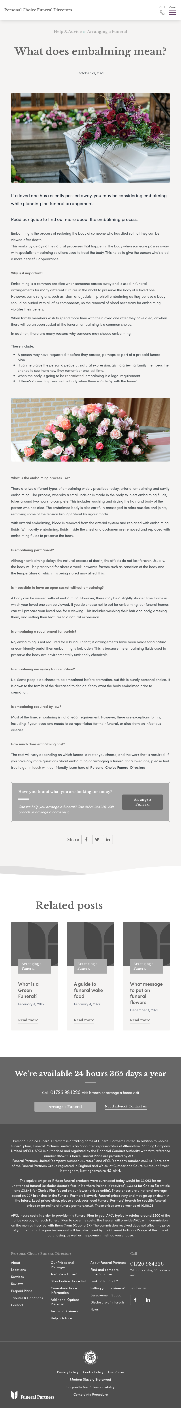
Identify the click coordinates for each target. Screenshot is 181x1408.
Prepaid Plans (21, 1290)
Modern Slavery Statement (90, 1379)
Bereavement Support (107, 1295)
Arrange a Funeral (142, 802)
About (15, 1262)
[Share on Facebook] (86, 839)
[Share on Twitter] (97, 839)
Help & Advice (61, 1318)
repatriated (74, 375)
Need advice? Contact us (126, 1106)
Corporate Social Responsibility (90, 1386)
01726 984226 (95, 806)
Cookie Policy (93, 1371)
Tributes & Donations (27, 1297)
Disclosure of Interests (107, 1302)
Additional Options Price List (65, 1301)
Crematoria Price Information (64, 1290)
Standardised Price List (68, 1281)
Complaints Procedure (91, 1394)
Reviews (17, 1283)
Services (17, 1276)
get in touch (31, 767)
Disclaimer (116, 1371)
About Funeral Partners (108, 1262)
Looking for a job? (104, 1281)
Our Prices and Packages (62, 1264)
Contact (17, 1304)
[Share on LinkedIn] (108, 839)
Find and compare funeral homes (104, 1271)
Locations (18, 1269)
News (94, 1309)
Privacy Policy (68, 1371)
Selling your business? (107, 1288)
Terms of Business (64, 1311)
